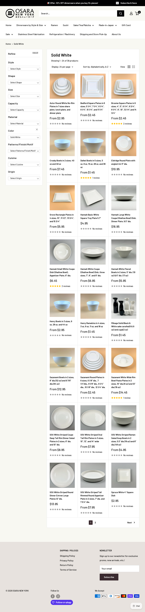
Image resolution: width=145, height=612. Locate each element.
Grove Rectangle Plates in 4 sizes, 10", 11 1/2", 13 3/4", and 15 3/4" (62, 218)
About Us (116, 34)
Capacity (13, 103)
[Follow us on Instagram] (58, 596)
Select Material (16, 123)
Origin (11, 171)
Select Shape (16, 82)
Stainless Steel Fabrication (31, 34)
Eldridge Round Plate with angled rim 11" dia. (123, 162)
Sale (8, 34)
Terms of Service (68, 569)
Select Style (15, 69)
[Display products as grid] (129, 66)
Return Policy (66, 565)
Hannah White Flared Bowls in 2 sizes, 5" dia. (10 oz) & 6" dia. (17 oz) (123, 272)
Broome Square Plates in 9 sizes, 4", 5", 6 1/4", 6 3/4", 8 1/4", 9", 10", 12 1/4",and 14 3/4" (123, 108)
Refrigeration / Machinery (62, 34)
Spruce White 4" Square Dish (122, 494)
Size (10, 89)
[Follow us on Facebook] (53, 596)
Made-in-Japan (106, 25)
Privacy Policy (66, 560)
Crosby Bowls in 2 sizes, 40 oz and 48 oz (62, 162)
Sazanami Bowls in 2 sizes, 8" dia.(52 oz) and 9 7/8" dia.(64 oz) (62, 380)
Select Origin (16, 178)
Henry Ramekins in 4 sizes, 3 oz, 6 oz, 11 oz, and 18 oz (92, 325)
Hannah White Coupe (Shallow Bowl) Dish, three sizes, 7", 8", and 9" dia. (92, 272)
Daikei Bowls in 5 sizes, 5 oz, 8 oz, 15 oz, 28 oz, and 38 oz (92, 163)
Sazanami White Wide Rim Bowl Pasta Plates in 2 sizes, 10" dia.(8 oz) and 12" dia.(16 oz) (123, 382)
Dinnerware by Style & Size (29, 25)
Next (129, 522)
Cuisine (12, 158)
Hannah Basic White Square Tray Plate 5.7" (90, 216)
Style (11, 62)
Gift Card (126, 25)
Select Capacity (17, 110)
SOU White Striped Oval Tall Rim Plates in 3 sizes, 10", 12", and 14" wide (92, 438)
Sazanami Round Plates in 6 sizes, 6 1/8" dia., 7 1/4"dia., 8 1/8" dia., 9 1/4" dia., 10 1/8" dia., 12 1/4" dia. (92, 382)
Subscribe (109, 577)
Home (8, 25)
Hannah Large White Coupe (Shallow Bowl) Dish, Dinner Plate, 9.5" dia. (123, 218)
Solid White (19, 44)
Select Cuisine (16, 164)
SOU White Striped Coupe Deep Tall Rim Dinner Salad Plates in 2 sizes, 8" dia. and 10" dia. (62, 439)
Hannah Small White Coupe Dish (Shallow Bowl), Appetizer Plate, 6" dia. (62, 272)
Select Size (15, 96)
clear (37, 129)
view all (35, 53)
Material (12, 116)
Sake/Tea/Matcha (82, 25)
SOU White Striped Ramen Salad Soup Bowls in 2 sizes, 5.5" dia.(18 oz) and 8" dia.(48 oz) (123, 439)
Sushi (65, 25)
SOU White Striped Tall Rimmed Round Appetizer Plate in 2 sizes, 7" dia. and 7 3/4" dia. (92, 497)
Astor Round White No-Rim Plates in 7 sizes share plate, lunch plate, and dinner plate (62, 108)
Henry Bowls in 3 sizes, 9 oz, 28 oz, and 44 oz (61, 323)
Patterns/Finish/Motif (20, 144)
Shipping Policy (67, 555)
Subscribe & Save (129, 3)
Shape (11, 75)
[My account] (131, 13)
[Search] (120, 13)
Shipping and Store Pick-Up (93, 34)
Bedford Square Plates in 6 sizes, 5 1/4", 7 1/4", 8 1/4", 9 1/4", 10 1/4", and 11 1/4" (92, 106)
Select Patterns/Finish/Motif (23, 151)
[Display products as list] (133, 66)
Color (11, 130)
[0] (137, 13)
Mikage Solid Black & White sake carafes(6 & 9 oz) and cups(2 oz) (122, 326)
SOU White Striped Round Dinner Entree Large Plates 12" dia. (61, 495)
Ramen (54, 25)
